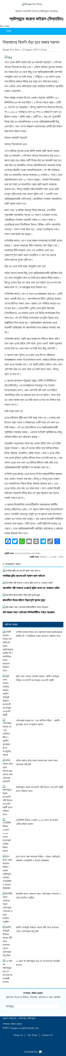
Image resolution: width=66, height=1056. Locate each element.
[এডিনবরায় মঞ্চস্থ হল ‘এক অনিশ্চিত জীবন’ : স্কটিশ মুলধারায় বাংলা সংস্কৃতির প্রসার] (8, 738)
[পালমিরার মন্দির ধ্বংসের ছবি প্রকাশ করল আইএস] (33, 570)
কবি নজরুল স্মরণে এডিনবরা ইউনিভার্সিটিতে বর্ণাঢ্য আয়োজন (29, 612)
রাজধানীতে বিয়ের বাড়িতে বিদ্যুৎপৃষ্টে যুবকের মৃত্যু (24, 600)
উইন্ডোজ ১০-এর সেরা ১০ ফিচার (51, 557)
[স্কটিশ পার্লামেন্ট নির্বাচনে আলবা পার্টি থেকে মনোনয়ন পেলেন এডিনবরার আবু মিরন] (8, 941)
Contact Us (47, 1035)
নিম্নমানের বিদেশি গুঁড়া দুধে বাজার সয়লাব (31, 42)
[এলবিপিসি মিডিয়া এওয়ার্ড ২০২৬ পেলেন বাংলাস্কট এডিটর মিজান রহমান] (8, 835)
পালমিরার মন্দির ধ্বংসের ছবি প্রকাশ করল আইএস (24, 575)
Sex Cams (4, 26)
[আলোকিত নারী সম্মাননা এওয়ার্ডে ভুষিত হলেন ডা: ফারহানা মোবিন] (33, 583)
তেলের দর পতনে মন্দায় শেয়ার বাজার (27, 553)
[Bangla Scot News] (32, 4)
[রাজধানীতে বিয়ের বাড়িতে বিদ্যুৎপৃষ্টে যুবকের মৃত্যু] (33, 595)
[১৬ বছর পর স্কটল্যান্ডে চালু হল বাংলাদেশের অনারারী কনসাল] (8, 971)
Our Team (32, 1035)
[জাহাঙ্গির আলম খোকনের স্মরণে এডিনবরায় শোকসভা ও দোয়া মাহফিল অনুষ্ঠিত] (8, 907)
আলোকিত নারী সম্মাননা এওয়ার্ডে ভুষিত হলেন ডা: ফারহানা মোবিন (31, 587)
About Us (18, 1035)
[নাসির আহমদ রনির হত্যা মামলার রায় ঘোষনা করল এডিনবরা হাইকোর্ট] (8, 771)
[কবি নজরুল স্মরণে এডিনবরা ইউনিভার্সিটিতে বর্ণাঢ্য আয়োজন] (33, 607)
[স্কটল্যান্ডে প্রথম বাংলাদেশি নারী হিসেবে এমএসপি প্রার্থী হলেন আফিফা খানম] (8, 800)
